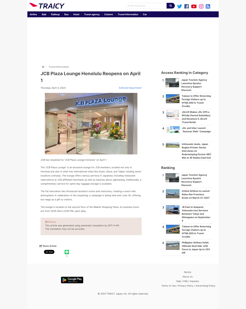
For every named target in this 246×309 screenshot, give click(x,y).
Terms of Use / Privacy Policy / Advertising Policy (188, 285)
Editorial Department (130, 87)
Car (145, 14)
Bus (66, 14)
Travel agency (92, 14)
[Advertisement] (123, 41)
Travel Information (128, 14)
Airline (33, 14)
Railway (55, 14)
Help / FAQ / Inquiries (187, 281)
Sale (44, 14)
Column (108, 14)
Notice (187, 272)
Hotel (76, 14)
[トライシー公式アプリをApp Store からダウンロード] (45, 280)
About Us (188, 276)
